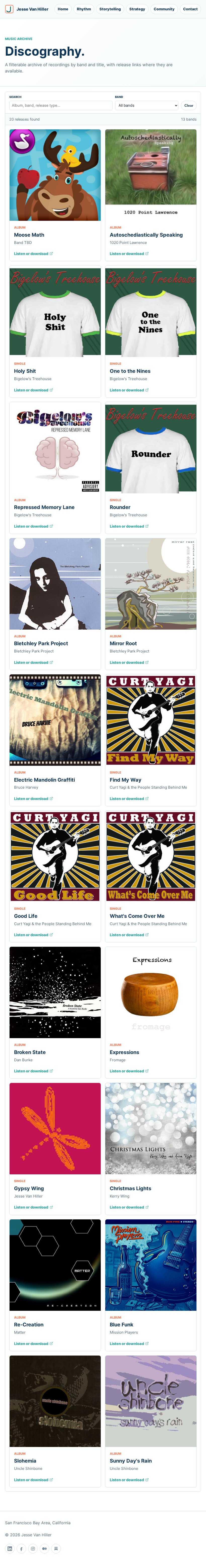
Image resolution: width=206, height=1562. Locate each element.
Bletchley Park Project (41, 643)
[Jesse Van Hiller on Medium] (44, 1548)
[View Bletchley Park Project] (55, 584)
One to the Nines (130, 371)
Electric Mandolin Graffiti (44, 780)
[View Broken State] (55, 992)
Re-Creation (28, 1325)
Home (63, 9)
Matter (20, 1332)
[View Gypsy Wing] (55, 1128)
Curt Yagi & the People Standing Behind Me (148, 787)
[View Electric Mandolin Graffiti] (55, 720)
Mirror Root (123, 643)
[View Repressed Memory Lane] (55, 447)
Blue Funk (121, 1325)
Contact (190, 9)
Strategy (137, 9)
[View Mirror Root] (150, 584)
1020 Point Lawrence (128, 242)
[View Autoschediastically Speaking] (150, 175)
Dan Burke (23, 1060)
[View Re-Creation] (55, 1265)
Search (15, 97)
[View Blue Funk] (150, 1265)
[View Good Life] (55, 856)
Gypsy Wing (29, 1188)
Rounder (120, 507)
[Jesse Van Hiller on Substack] (56, 1548)
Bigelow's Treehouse (33, 378)
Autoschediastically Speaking (146, 235)
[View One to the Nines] (150, 311)
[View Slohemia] (55, 1401)
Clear (188, 105)
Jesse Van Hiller (28, 1196)
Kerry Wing (119, 1196)
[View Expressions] (150, 992)
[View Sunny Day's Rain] (150, 1401)
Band (119, 97)
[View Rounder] (150, 447)
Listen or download (31, 253)
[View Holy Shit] (55, 311)
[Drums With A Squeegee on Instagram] (33, 1548)
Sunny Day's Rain (131, 1461)
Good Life (25, 916)
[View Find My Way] (150, 720)
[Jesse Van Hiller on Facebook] (21, 1548)
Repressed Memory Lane (44, 507)
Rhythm (84, 9)
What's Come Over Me (137, 916)
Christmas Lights (130, 1188)
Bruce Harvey (26, 787)
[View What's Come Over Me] (150, 856)
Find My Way (125, 780)
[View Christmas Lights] (150, 1128)
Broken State (30, 1052)
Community (164, 9)
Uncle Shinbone (28, 1468)
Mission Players (124, 1332)
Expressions (124, 1052)
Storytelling (110, 9)
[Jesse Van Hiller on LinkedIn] (10, 1548)
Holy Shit (25, 371)
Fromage (118, 1060)
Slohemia (25, 1461)
